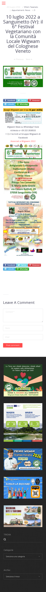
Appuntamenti (18, 10)
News (27, 10)
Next (28, 59)
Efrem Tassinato (31, 7)
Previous (19, 59)
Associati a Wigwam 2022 (23, 141)
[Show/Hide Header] (3, 3)
